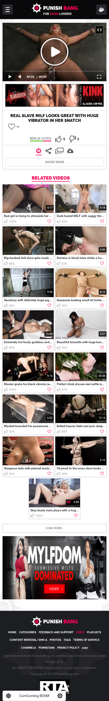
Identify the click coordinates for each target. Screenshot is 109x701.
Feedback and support (56, 632)
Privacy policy (68, 647)
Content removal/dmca (28, 640)
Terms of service (86, 640)
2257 (85, 647)
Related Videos (51, 178)
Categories (27, 632)
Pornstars (47, 647)
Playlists (94, 632)
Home (12, 632)
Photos (55, 640)
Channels (28, 647)
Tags (67, 640)
